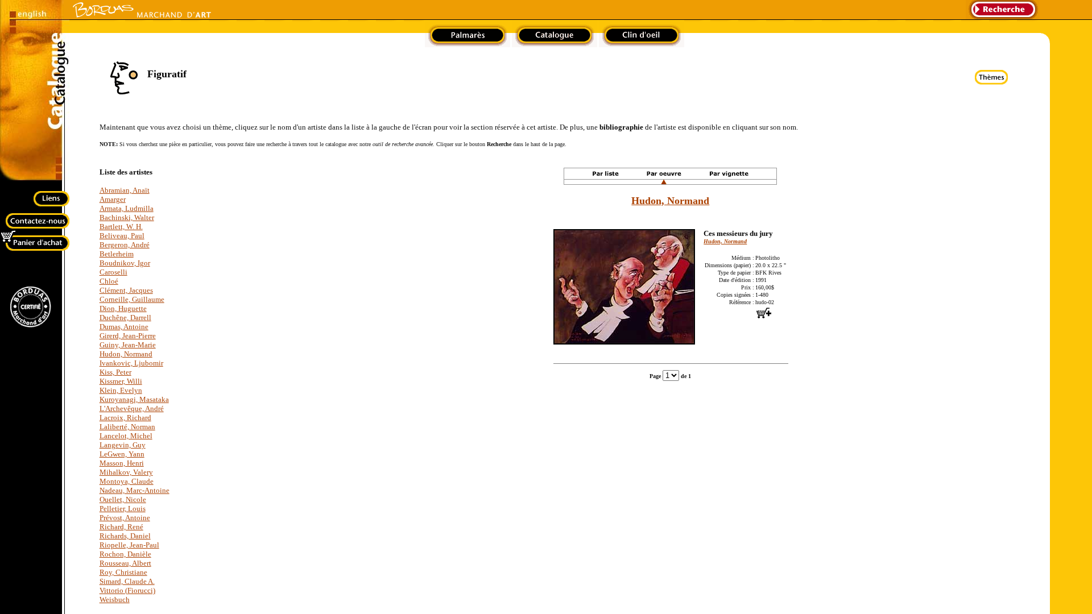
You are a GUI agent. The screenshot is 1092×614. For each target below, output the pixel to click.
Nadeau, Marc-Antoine (134, 490)
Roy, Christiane (123, 572)
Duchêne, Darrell (125, 317)
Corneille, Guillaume (132, 299)
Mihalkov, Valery (126, 472)
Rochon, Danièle (125, 554)
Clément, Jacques (126, 290)
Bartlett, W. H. (121, 226)
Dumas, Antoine (124, 326)
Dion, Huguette (123, 308)
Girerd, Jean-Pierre (128, 335)
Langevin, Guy (123, 445)
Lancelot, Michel (126, 436)
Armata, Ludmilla (127, 208)
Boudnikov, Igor (125, 263)
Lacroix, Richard (125, 417)
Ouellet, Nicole (123, 499)
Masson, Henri (122, 463)
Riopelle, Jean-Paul (129, 545)
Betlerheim (117, 254)
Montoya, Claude (127, 481)
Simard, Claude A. (127, 581)
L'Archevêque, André (132, 408)
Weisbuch (115, 599)
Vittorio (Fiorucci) (127, 590)
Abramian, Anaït (125, 190)
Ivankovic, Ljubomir (131, 363)
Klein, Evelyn (121, 390)
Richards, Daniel (125, 536)
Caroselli (113, 272)
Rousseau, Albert (125, 563)
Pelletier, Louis (123, 508)
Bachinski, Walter (127, 217)
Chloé (109, 281)
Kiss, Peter (115, 372)
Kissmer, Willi (121, 381)
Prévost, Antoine (125, 517)
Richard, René (121, 526)
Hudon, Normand (126, 354)
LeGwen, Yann (122, 454)
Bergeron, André (125, 244)
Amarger (113, 199)
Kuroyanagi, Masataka (134, 399)
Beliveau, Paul (122, 235)
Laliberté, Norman (127, 426)
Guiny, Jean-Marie (128, 345)
